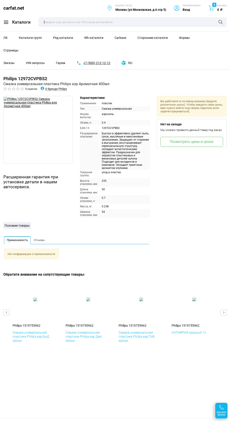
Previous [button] (6, 313)
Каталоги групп (30, 38)
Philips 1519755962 (26, 325)
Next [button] (224, 313)
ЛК (5, 38)
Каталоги (21, 22)
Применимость (17, 240)
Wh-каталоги (93, 38)
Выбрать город (136, 7)
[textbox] (132, 22)
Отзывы (39, 240)
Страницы (10, 50)
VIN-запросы (35, 63)
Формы (184, 38)
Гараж (60, 63)
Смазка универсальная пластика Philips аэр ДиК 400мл (84, 336)
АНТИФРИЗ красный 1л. (189, 332)
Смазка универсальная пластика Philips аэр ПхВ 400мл (137, 336)
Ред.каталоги (63, 38)
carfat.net (13, 8)
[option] (38, 129)
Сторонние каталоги (152, 38)
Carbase (120, 38)
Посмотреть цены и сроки (191, 142)
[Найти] (220, 22)
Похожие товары (17, 225)
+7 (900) (96, 63)
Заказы (9, 63)
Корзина (222, 5)
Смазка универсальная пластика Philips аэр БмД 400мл (31, 336)
